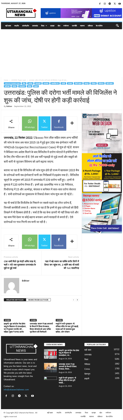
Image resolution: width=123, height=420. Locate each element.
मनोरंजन (66, 25)
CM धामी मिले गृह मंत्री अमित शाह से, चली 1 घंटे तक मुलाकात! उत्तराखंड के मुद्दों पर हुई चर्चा (20, 265)
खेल (59, 25)
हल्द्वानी (36, 86)
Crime (87, 369)
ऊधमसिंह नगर (55, 83)
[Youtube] (120, 4)
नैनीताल (94, 83)
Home (6, 80)
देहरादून (87, 83)
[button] (117, 25)
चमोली (63, 83)
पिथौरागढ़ (101, 83)
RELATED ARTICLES (15, 300)
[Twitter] (115, 4)
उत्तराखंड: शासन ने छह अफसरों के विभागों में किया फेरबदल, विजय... (68, 366)
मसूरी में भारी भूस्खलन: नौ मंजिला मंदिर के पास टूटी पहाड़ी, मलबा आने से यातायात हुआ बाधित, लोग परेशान (67, 327)
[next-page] (77, 300)
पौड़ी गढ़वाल (110, 83)
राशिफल (90, 25)
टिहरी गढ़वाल (78, 83)
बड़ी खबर (8, 25)
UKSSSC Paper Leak (18, 80)
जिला (42, 25)
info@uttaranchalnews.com (16, 389)
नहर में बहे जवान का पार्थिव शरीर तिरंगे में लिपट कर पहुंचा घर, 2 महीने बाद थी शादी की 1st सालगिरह (61, 265)
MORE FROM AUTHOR (38, 300)
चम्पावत (70, 83)
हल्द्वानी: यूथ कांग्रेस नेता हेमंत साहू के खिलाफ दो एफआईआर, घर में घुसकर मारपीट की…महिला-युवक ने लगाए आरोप (15, 327)
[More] (72, 123)
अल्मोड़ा (30, 83)
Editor (9, 106)
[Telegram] (110, 4)
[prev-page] (73, 300)
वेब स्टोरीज (99, 25)
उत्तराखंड (35, 25)
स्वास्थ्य (82, 25)
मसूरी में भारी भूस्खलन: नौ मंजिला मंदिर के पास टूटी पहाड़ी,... (67, 380)
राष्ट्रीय (16, 25)
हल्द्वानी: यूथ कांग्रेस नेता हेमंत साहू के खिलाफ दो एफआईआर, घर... (69, 352)
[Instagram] (105, 4)
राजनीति (74, 25)
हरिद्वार (29, 86)
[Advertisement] (61, 53)
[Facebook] (100, 4)
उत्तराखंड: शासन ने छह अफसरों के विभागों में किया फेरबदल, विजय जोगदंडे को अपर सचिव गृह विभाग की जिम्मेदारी (41, 327)
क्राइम (52, 25)
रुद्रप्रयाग (22, 86)
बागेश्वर (14, 86)
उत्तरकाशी (38, 83)
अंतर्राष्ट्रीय (25, 25)
